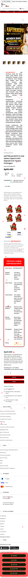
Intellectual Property (6, 419)
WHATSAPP (15, 569)
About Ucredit (4, 465)
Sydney (2, 524)
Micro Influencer (4, 432)
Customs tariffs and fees (7, 427)
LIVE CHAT (15, 573)
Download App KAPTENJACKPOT (9, 450)
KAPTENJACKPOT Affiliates (7, 468)
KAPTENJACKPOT (10, 72)
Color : (7, 186)
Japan (2, 529)
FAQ (1, 463)
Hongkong (3, 516)
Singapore (3, 518)
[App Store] (4, 548)
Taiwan (2, 526)
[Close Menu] (1, 6)
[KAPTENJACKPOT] (7, 6)
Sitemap (2, 422)
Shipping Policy (4, 429)
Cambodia (3, 531)
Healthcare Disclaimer (6, 440)
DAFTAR (21, 11)
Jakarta (2, 534)
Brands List (3, 452)
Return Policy (3, 458)
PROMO (15, 555)
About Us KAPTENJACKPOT (7, 411)
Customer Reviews (5, 455)
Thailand (2, 521)
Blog (1, 460)
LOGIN (7, 11)
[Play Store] (14, 548)
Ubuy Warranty (4, 437)
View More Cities (5, 537)
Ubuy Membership (5, 435)
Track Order (3, 424)
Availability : (7, 181)
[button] (23, 20)
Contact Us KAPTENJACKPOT (8, 414)
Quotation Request (5, 416)
